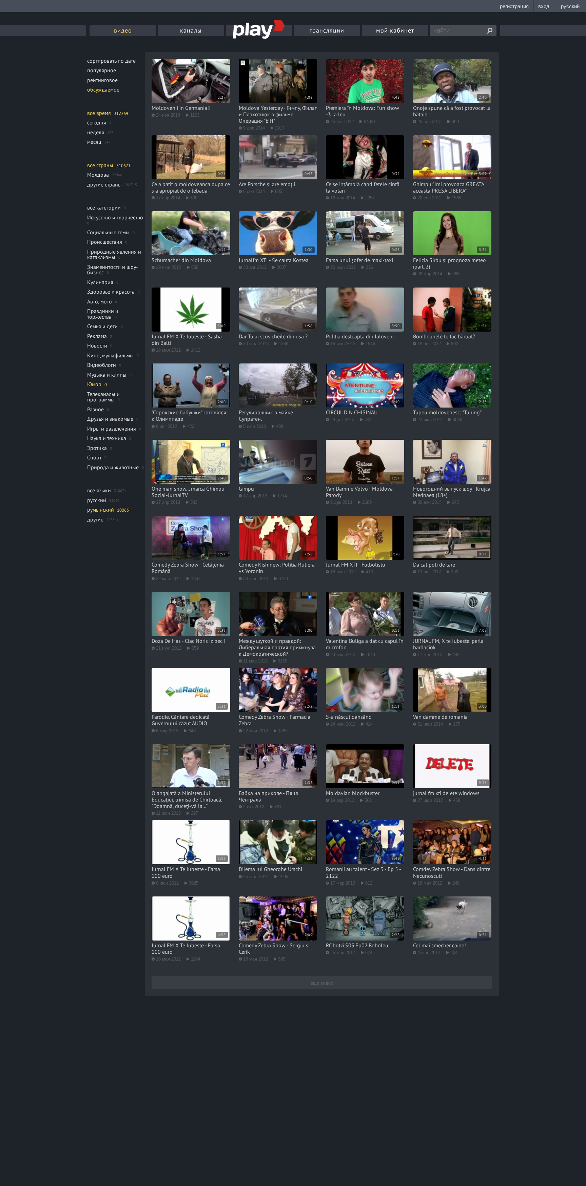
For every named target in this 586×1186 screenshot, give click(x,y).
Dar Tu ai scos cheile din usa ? (273, 336)
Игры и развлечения (111, 428)
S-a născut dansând (349, 716)
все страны (100, 165)
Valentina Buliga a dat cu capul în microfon (365, 644)
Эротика (97, 447)
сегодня (96, 122)
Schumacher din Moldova (181, 260)
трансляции (327, 30)
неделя (95, 132)
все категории (104, 207)
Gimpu (246, 488)
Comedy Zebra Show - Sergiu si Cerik (274, 948)
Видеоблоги (101, 364)
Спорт (94, 457)
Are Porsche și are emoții (267, 184)
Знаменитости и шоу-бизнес (112, 269)
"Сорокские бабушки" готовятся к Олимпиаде (189, 415)
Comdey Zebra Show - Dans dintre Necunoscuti (451, 872)
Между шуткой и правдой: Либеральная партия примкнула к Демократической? (277, 647)
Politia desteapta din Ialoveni (360, 336)
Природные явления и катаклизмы (114, 254)
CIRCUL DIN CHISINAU (351, 412)
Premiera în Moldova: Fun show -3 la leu (362, 111)
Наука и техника (106, 438)
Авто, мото (99, 301)
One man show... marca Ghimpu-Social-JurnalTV (189, 491)
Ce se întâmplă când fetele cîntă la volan (362, 187)
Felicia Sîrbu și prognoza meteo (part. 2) (449, 263)
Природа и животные (113, 467)
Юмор (94, 384)
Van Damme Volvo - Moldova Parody (359, 491)
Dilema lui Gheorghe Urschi (270, 869)
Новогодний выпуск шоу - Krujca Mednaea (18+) (451, 491)
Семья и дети (102, 326)
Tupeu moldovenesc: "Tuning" (447, 412)
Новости (97, 345)
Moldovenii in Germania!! (181, 107)
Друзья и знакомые (110, 418)
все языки (99, 490)
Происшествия (104, 241)
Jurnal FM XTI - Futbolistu (355, 564)
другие (95, 519)
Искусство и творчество (115, 217)
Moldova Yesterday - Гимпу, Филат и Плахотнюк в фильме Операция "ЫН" (278, 114)
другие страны (104, 184)
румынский (100, 509)
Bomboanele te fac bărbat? (444, 336)
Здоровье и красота (111, 291)
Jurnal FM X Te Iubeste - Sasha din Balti (187, 339)
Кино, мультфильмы (110, 355)
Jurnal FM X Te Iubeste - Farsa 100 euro (186, 872)
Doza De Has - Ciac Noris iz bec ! (189, 640)
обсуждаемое (103, 89)
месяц (94, 141)
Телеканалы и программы (103, 397)
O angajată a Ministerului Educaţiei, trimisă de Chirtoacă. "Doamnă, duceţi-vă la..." (187, 799)
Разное (95, 409)
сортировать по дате (111, 60)
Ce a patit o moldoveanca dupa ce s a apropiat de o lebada (191, 187)
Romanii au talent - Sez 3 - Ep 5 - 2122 (363, 872)
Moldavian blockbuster (352, 793)
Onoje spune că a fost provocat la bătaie (452, 111)
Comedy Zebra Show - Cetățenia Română (188, 567)
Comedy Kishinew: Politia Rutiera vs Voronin (277, 567)
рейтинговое (102, 80)
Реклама (97, 336)
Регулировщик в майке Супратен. (266, 415)
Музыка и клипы (106, 374)
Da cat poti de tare (434, 564)
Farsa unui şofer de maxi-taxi (359, 260)
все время (99, 113)
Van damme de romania (440, 716)
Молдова (98, 174)
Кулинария (100, 282)
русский (96, 500)
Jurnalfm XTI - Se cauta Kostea (274, 260)
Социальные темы (108, 232)
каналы (191, 30)
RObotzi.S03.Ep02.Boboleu (357, 945)
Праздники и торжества (102, 314)
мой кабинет (395, 30)
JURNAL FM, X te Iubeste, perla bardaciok (448, 644)
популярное (101, 70)
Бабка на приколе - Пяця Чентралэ (268, 796)
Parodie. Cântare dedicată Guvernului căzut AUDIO (181, 720)
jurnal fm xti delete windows (446, 793)
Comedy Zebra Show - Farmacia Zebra (274, 720)
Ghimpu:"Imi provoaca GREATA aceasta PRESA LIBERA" (448, 187)
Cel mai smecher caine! (439, 945)
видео (123, 30)
